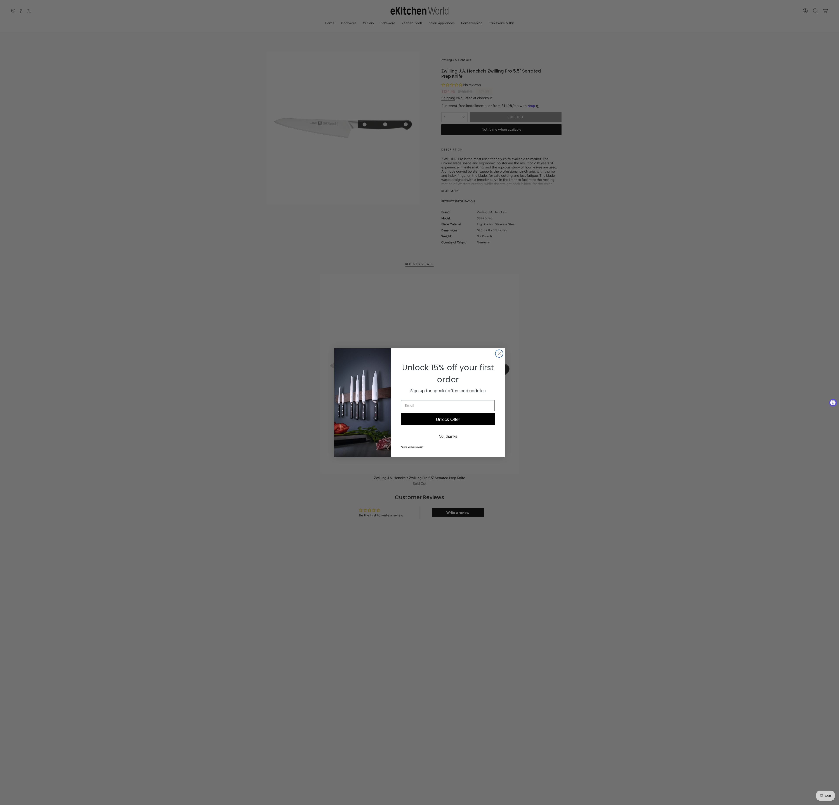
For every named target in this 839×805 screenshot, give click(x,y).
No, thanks (448, 436)
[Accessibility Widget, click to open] (833, 402)
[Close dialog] (499, 353)
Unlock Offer (448, 419)
